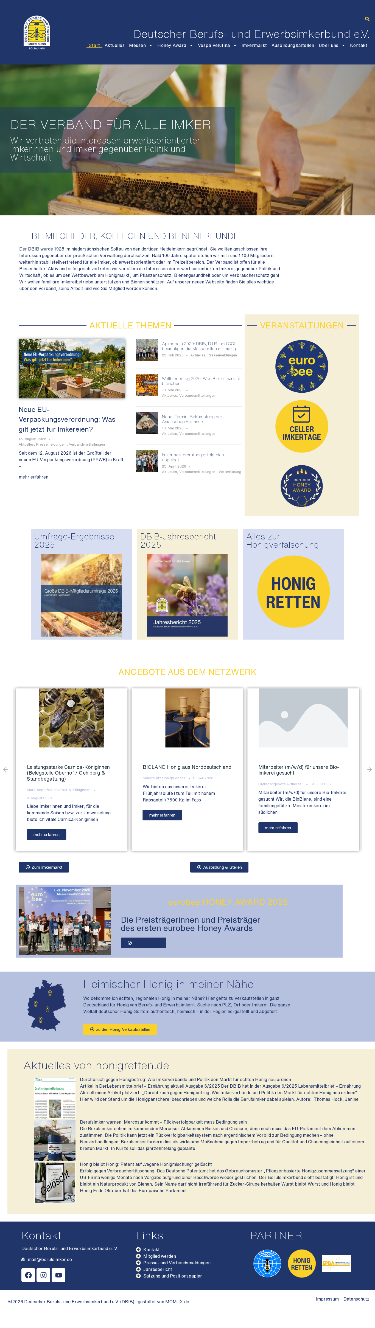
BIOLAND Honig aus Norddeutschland (87, 766)
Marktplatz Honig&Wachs (64, 778)
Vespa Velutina (214, 45)
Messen (137, 45)
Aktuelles (115, 45)
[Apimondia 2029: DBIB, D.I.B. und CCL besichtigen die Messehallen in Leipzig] (147, 359)
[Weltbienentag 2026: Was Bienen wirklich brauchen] (147, 394)
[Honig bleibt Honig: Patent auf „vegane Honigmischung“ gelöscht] (54, 1202)
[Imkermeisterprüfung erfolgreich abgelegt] (147, 470)
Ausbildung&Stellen (293, 45)
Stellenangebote (172, 784)
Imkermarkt (254, 45)
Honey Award (171, 45)
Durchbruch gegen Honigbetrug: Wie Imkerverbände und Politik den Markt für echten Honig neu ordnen (185, 1079)
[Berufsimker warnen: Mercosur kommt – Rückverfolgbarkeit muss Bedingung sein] (54, 1159)
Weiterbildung (230, 472)
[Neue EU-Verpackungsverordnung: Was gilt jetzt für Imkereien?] (72, 368)
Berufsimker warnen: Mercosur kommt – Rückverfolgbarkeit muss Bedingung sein (163, 1122)
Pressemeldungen (50, 444)
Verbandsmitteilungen (87, 444)
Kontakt (359, 45)
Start (94, 45)
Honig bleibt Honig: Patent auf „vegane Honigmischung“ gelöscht (146, 1164)
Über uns (328, 45)
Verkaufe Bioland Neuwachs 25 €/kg (317, 766)
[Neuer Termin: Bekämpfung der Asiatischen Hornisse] (147, 432)
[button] (367, 19)
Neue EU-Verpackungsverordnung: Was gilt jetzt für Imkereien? (67, 419)
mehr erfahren (33, 477)
